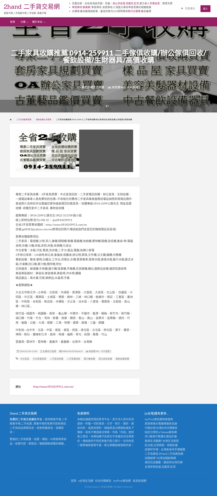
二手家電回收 (73, 359)
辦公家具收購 (105, 359)
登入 (205, 8)
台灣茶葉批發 (153, 466)
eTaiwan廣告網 (168, 432)
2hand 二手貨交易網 (32, 6)
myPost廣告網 (153, 419)
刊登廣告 (189, 8)
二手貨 (171, 453)
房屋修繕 (150, 423)
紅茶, (136, 3)
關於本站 (37, 21)
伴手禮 (176, 449)
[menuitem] (188, 8)
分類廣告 (172, 427)
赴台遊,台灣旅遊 (154, 445)
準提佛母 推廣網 (81, 7)
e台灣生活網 (85, 480)
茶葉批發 (155, 3)
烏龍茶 (129, 3)
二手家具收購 (56, 359)
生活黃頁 (173, 440)
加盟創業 (168, 458)
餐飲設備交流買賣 (92, 87)
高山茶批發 (119, 3)
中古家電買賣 (39, 359)
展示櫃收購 (89, 359)
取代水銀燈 (134, 11)
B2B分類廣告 (103, 480)
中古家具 (24, 359)
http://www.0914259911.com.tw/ (53, 386)
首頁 (12, 21)
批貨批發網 (139, 480)
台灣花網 (177, 462)
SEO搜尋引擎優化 (155, 436)
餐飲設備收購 (122, 359)
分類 (23, 21)
